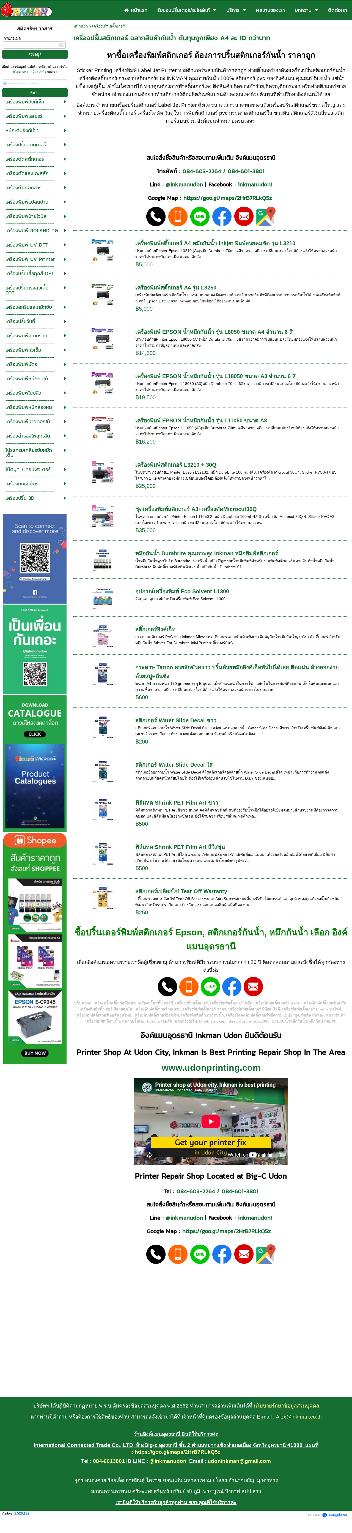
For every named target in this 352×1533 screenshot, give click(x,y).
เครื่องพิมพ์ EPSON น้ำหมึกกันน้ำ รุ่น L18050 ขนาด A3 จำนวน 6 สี (215, 376)
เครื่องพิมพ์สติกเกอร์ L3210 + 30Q (175, 465)
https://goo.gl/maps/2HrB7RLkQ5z (227, 197)
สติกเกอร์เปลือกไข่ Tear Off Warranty (181, 891)
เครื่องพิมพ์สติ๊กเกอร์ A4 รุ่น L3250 (175, 288)
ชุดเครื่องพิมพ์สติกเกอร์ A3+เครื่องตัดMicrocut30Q (196, 509)
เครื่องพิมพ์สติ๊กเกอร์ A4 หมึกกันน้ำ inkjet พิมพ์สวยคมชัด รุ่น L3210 (215, 243)
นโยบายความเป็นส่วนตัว (30, 71)
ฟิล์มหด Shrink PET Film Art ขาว (176, 803)
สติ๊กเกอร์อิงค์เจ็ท (155, 629)
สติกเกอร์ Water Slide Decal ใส (174, 765)
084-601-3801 (246, 171)
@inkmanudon (184, 184)
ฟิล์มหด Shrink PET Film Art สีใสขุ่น (180, 847)
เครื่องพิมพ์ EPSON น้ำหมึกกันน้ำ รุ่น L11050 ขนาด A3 (201, 420)
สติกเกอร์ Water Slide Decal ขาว (175, 720)
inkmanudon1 (255, 184)
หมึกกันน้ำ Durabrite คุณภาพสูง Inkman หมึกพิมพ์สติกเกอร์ (206, 553)
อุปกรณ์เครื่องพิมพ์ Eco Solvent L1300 (182, 591)
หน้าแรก (80, 26)
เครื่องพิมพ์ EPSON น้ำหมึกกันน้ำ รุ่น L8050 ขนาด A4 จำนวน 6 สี (214, 332)
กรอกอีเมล (12, 38)
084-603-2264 (202, 171)
